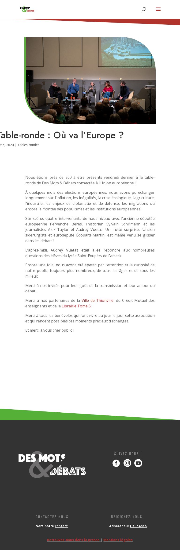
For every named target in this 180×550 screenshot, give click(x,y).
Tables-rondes (28, 145)
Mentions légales (118, 540)
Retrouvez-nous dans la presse (73, 540)
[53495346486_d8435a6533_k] (128, 472)
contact (61, 526)
